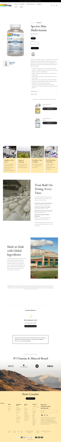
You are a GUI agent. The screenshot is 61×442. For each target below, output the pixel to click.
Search (9, 408)
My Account (34, 409)
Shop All (9, 406)
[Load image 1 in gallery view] (6, 63)
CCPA (19, 431)
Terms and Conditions (18, 418)
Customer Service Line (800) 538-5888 (34, 414)
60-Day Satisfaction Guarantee (29, 432)
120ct (33, 38)
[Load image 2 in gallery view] (12, 63)
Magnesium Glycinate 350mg (47, 104)
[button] (22, 4)
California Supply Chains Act (45, 432)
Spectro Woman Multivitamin (47, 118)
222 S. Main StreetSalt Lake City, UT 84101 (35, 422)
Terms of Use (9, 432)
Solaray (32, 439)
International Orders (26, 420)
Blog (9, 410)
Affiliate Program (26, 413)
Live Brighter (26, 408)
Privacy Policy (14, 432)
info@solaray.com (36, 406)
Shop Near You (30, 398)
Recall (17, 420)
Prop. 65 (22, 432)
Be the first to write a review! (30, 326)
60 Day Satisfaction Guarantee (18, 409)
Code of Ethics (37, 432)
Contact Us (17, 413)
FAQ (17, 415)
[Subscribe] (56, 411)
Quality (25, 410)
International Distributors (26, 416)
